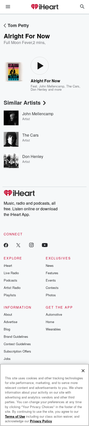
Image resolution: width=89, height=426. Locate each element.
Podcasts (10, 280)
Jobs (7, 358)
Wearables (53, 329)
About (8, 314)
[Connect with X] (18, 245)
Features (52, 272)
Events (51, 280)
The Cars (72, 86)
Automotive (54, 314)
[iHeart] (44, 7)
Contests (52, 287)
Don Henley (39, 89)
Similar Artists (22, 102)
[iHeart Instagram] (31, 245)
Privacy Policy (41, 421)
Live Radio (11, 272)
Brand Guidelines (16, 336)
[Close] (83, 370)
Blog (7, 329)
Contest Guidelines (17, 343)
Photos (51, 295)
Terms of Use (15, 416)
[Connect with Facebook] (6, 245)
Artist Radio (12, 287)
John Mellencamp (51, 86)
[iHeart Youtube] (45, 245)
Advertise (10, 321)
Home (50, 321)
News (50, 265)
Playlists (10, 295)
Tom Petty (18, 25)
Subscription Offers (17, 351)
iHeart (8, 265)
